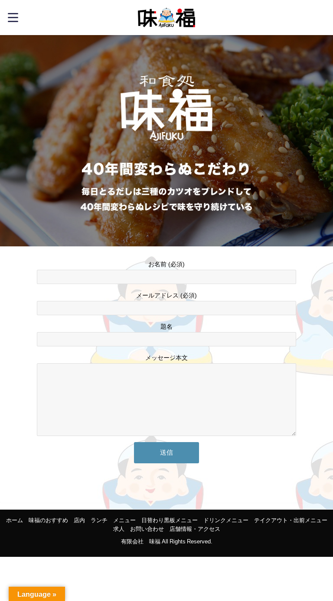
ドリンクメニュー (225, 520)
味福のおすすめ (48, 520)
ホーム (14, 520)
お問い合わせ (147, 529)
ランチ (99, 520)
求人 (118, 529)
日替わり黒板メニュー (169, 520)
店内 (79, 520)
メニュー (124, 520)
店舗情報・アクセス (195, 529)
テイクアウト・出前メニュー (290, 520)
